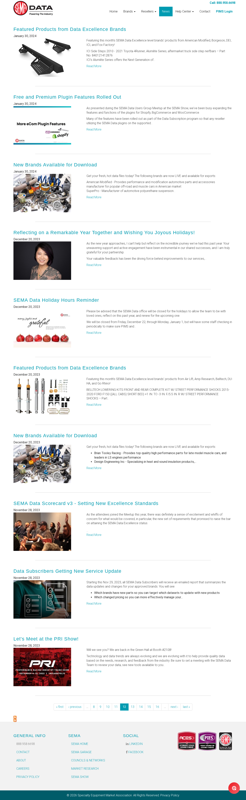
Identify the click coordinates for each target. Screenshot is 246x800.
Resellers (147, 11)
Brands (128, 11)
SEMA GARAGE (81, 752)
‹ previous (74, 707)
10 (108, 707)
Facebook (136, 752)
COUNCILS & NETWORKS (88, 760)
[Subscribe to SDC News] (123, 717)
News (166, 11)
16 (157, 707)
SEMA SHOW (80, 777)
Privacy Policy (27, 777)
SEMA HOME (79, 744)
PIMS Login (224, 11)
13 (132, 707)
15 (149, 707)
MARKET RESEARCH (85, 768)
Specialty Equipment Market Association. (105, 795)
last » (186, 707)
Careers (22, 768)
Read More (93, 66)
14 (141, 707)
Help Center (183, 11)
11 (116, 707)
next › (174, 707)
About (21, 760)
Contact (204, 11)
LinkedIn (136, 744)
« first (59, 707)
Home (114, 11)
